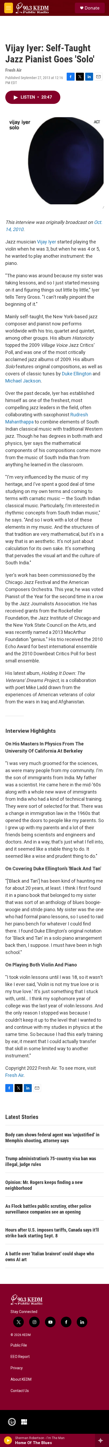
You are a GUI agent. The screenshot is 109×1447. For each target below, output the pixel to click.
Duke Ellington (77, 373)
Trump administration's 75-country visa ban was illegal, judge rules (50, 1161)
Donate (92, 8)
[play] (8, 1440)
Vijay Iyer (46, 242)
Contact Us (20, 1391)
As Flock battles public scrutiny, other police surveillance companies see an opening (48, 1209)
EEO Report (20, 1357)
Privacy (17, 1368)
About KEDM (21, 1379)
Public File (19, 1345)
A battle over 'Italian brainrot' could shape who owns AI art (49, 1256)
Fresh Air (14, 1075)
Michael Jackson (23, 381)
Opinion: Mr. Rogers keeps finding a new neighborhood (44, 1185)
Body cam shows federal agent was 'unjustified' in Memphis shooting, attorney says (52, 1137)
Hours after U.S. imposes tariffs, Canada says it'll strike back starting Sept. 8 (52, 1232)
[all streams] (102, 1440)
